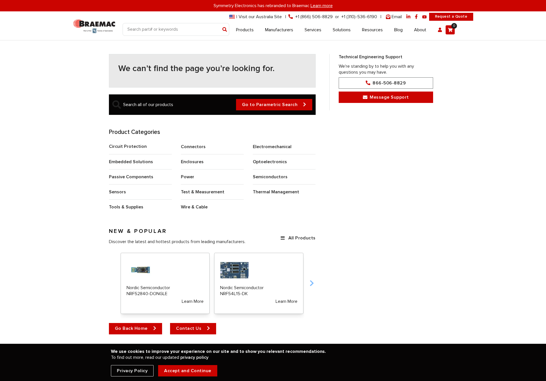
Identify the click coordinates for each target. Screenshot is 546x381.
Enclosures (192, 162)
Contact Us (188, 328)
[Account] (439, 29)
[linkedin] (408, 17)
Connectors (193, 146)
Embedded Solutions (131, 162)
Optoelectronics (270, 162)
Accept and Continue (187, 370)
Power (187, 177)
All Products (301, 238)
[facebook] (416, 17)
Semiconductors (270, 177)
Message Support (389, 97)
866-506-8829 (389, 83)
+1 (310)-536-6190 (359, 17)
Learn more (322, 6)
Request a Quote (451, 16)
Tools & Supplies (126, 207)
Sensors (117, 192)
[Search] (224, 30)
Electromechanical (272, 146)
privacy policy (194, 357)
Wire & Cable (194, 207)
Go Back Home (131, 328)
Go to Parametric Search (270, 104)
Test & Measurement (202, 192)
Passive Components (131, 177)
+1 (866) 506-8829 (314, 17)
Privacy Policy (132, 370)
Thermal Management (276, 192)
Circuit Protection (128, 146)
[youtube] (424, 17)
